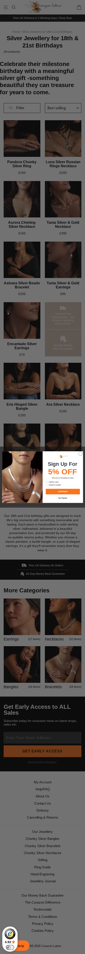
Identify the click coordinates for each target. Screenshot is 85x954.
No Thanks (62, 498)
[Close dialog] (80, 454)
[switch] (10, 947)
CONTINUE (63, 491)
